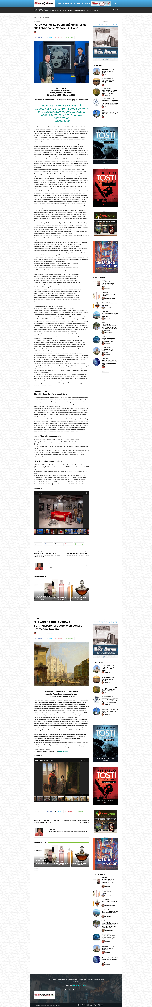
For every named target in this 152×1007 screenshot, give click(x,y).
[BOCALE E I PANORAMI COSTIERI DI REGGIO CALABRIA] (96, 82)
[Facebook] (110, 10)
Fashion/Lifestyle (61, 595)
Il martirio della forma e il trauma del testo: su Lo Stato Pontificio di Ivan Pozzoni (42, 597)
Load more (104, 371)
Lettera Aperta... (105, 311)
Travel (103, 110)
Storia (103, 322)
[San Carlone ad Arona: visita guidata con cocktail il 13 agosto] (96, 114)
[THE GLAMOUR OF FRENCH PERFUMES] (80, 590)
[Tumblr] (82, 989)
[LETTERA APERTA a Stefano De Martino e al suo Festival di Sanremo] (96, 315)
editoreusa (41, 32)
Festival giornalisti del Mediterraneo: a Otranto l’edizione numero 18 (108, 340)
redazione (107, 288)
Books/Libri (104, 280)
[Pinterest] (78, 989)
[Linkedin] (73, 989)
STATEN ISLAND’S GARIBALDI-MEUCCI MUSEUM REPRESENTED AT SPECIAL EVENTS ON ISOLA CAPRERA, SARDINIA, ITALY (109, 327)
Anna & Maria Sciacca (110, 298)
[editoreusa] (35, 32)
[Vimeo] (115, 10)
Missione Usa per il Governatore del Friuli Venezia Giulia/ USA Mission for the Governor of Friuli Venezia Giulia (47, 555)
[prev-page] (35, 604)
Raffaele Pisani (108, 318)
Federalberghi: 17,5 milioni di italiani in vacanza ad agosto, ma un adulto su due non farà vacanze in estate (109, 102)
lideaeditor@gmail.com (79, 985)
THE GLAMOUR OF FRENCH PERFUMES (79, 598)
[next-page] (37, 604)
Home (35, 17)
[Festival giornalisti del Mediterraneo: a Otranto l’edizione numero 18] (96, 340)
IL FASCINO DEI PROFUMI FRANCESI (61, 598)
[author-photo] (102, 74)
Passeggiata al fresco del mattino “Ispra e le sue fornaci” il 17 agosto (109, 92)
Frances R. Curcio (109, 332)
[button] (115, 3)
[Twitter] (114, 10)
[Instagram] (112, 10)
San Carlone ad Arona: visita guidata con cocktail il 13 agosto (109, 113)
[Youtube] (117, 10)
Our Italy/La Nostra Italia (107, 68)
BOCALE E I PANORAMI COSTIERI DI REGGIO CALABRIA (107, 81)
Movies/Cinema (104, 358)
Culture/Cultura (41, 17)
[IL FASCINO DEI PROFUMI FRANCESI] (61, 590)
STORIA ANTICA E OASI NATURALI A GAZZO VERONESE (107, 71)
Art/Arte (47, 17)
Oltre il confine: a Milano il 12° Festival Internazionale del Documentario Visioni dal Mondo (109, 362)
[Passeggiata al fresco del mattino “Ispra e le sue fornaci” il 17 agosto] (96, 92)
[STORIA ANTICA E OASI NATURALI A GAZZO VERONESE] (96, 71)
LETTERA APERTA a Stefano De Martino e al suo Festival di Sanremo (109, 315)
